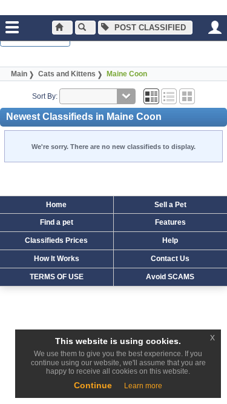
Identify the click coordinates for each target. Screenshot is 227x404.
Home (56, 204)
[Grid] (151, 96)
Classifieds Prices (56, 240)
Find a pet (56, 222)
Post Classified (149, 27)
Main (19, 74)
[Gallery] (187, 96)
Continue (93, 385)
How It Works (56, 258)
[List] (169, 96)
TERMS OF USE (57, 277)
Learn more (143, 386)
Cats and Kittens (67, 74)
